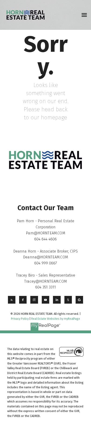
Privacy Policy (20, 318)
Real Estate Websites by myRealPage (55, 318)
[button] (11, 299)
